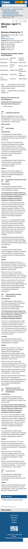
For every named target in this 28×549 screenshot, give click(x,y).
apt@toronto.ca (9, 38)
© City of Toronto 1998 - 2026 (14, 534)
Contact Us (14, 520)
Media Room (14, 517)
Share (15, 21)
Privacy (14, 536)
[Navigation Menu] (26, 2)
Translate (22, 21)
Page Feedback (6, 510)
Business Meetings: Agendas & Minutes (12, 500)
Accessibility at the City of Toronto (14, 538)
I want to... (18, 2)
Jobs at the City (14, 515)
